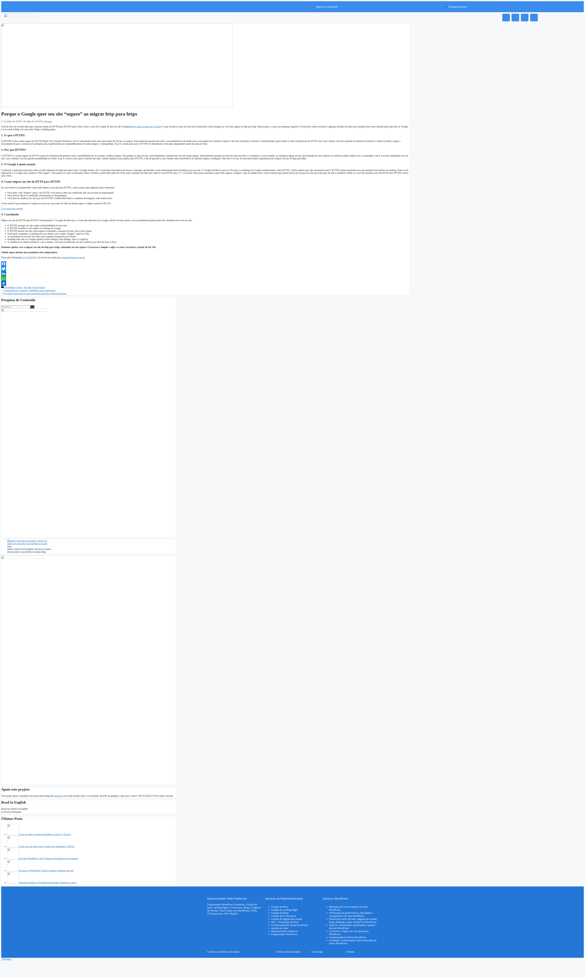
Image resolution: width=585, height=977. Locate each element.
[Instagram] (506, 17)
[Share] (205, 283)
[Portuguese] (24, 811)
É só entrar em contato (12, 208)
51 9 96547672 (30, 257)
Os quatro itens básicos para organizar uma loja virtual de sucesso (35, 293)
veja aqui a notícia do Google (146, 126)
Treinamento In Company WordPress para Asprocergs (29, 290)
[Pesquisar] (32, 306)
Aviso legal (317, 951)
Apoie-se (58, 796)
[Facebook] (524, 17)
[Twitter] (205, 268)
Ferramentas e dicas (13, 287)
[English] (30, 808)
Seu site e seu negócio (34, 287)
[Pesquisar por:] (15, 306)
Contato (350, 951)
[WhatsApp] (205, 278)
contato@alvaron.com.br (73, 257)
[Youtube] (534, 17)
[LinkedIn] (205, 273)
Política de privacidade (288, 951)
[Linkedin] (515, 17)
